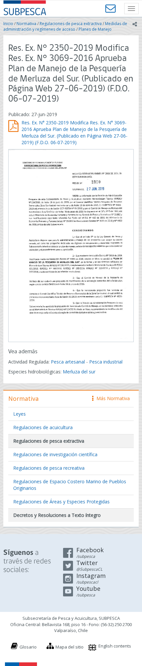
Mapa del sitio (69, 647)
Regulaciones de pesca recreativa (49, 468)
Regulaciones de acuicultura (43, 427)
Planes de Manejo (95, 29)
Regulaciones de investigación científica (55, 454)
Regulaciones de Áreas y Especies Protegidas (61, 501)
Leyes (19, 414)
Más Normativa (111, 398)
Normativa (26, 23)
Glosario (28, 647)
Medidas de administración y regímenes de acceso (65, 26)
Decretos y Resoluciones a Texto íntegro (57, 515)
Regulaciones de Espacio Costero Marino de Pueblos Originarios (69, 484)
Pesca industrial (106, 362)
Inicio (8, 23)
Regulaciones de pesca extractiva (71, 23)
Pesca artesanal (68, 362)
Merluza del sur (79, 371)
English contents (114, 646)
